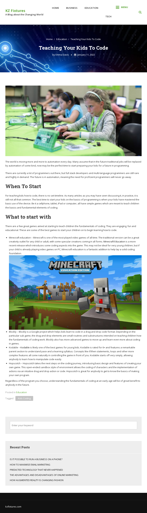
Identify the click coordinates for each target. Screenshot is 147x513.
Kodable (25, 347)
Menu (124, 7)
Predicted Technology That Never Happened (36, 469)
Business (71, 7)
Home (55, 7)
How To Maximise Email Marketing (30, 464)
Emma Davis (62, 54)
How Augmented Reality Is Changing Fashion (36, 480)
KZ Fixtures (15, 10)
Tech (108, 16)
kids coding (24, 398)
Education (91, 7)
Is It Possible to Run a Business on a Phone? (36, 459)
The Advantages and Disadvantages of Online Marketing (44, 475)
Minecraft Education (114, 241)
